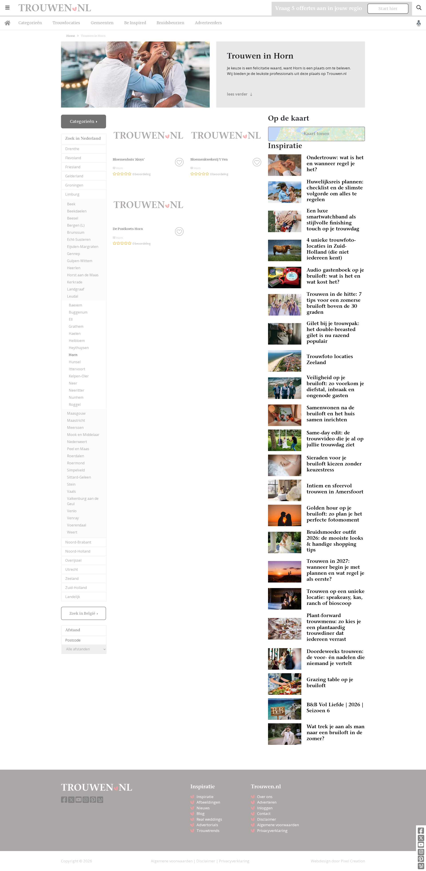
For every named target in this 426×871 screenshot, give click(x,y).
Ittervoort (77, 369)
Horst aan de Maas (83, 275)
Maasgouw (76, 413)
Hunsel (75, 361)
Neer (73, 383)
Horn (73, 354)
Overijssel (73, 560)
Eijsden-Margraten (82, 246)
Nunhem (76, 397)
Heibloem (77, 340)
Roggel (75, 404)
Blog (201, 813)
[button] (7, 8)
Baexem (75, 305)
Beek (71, 204)
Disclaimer (266, 819)
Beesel (72, 218)
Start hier (388, 8)
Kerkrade (74, 282)
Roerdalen (75, 455)
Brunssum (75, 232)
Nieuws (203, 807)
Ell (71, 319)
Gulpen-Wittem (79, 260)
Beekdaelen (77, 211)
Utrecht (71, 569)
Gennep (73, 253)
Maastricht (76, 420)
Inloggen (264, 807)
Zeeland (72, 578)
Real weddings (209, 819)
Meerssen (75, 427)
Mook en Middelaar (83, 434)
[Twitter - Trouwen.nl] (421, 838)
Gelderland (74, 176)
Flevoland (73, 157)
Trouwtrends (208, 830)
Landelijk (72, 596)
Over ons (264, 796)
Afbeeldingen (208, 802)
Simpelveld (76, 470)
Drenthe (72, 148)
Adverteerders (208, 22)
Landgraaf (75, 289)
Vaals (71, 491)
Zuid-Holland (76, 587)
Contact (263, 813)
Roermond (76, 463)
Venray (73, 518)
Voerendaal (76, 525)
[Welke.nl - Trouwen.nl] (421, 866)
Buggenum (78, 312)
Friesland (72, 167)
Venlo (72, 510)
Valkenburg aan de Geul (83, 501)
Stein (71, 484)
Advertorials (207, 824)
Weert (72, 532)
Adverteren (266, 802)
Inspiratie (205, 796)
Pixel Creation (353, 860)
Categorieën (30, 22)
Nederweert (77, 441)
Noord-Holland (77, 551)
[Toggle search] (419, 7)
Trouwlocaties (66, 22)
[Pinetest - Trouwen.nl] (421, 859)
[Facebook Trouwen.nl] (421, 831)
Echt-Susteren (79, 239)
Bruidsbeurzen (170, 22)
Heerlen (73, 267)
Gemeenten (102, 22)
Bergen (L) (76, 225)
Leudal (72, 296)
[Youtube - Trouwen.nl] (421, 845)
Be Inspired (135, 22)
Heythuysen (79, 347)
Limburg (72, 194)
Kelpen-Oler (79, 376)
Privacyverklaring (272, 830)
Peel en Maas (78, 448)
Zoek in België (82, 613)
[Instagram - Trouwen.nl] (421, 852)
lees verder (237, 94)
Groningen (74, 185)
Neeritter (76, 390)
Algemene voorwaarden (278, 824)
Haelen (75, 333)
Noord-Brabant (78, 542)
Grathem (76, 326)
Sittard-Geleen (79, 477)
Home (70, 35)
